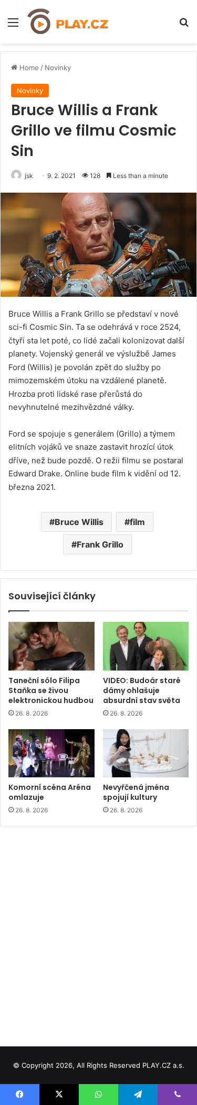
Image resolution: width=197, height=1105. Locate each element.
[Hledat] (184, 26)
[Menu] (13, 26)
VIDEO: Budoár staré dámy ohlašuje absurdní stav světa (142, 690)
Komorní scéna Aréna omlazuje (49, 792)
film (137, 522)
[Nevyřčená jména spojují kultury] (146, 753)
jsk (29, 176)
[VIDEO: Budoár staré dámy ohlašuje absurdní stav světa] (146, 646)
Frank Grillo (100, 544)
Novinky (58, 67)
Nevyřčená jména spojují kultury (136, 792)
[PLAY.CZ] (68, 21)
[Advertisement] (98, 932)
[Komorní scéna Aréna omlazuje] (51, 753)
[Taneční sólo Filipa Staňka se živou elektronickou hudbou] (51, 646)
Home (28, 67)
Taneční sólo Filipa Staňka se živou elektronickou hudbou (51, 690)
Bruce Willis (79, 522)
